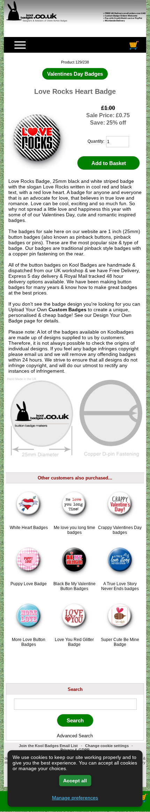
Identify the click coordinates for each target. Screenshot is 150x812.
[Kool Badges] (75, 26)
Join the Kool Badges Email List (48, 746)
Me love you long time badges (74, 530)
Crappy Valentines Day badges (120, 530)
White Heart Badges (29, 527)
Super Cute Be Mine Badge (120, 642)
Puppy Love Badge (28, 583)
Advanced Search (75, 735)
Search (75, 689)
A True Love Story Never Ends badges (120, 586)
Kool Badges (83, 265)
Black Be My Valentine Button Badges (74, 586)
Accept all (75, 780)
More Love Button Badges (28, 642)
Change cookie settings (107, 746)
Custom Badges (67, 309)
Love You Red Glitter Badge (74, 642)
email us (33, 354)
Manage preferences (75, 797)
